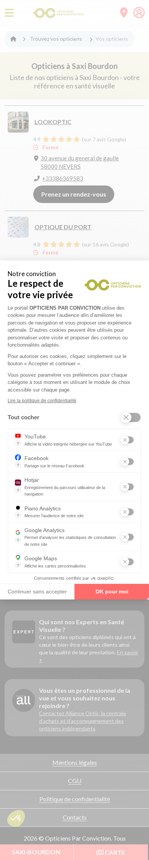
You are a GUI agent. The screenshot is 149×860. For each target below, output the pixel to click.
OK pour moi (112, 591)
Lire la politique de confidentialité (42, 400)
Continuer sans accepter (37, 591)
